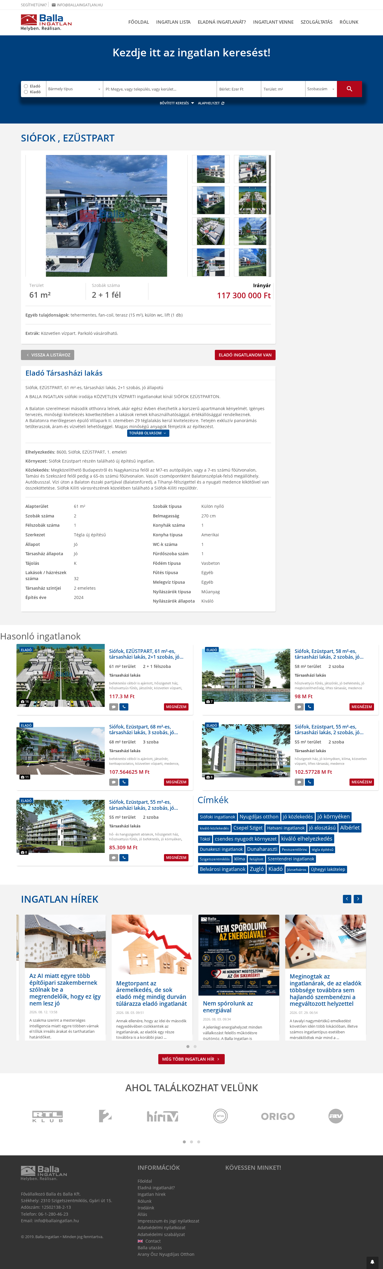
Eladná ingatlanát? (222, 22)
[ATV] (335, 1116)
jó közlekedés (298, 816)
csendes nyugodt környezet (246, 839)
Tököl (205, 839)
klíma (346, 758)
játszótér (145, 688)
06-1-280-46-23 (53, 1214)
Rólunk (349, 22)
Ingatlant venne (273, 22)
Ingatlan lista (173, 22)
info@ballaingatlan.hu (77, 4)
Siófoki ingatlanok (217, 817)
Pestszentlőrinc (294, 849)
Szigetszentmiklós (215, 859)
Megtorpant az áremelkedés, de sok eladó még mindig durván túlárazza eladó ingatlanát (147, 993)
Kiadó (35, 91)
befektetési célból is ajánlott (131, 683)
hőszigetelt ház (165, 683)
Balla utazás (150, 1247)
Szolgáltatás (316, 22)
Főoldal (138, 22)
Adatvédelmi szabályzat (161, 1234)
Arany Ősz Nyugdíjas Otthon (166, 1254)
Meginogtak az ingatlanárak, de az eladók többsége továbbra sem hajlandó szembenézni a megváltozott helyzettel (322, 990)
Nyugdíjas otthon (259, 816)
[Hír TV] (163, 1116)
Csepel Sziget (248, 827)
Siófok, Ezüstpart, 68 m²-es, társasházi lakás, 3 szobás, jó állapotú (141, 732)
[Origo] (278, 1116)
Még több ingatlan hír (188, 1059)
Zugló (257, 868)
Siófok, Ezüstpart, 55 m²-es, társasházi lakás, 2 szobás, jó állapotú (327, 732)
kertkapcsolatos (121, 763)
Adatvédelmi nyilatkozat (162, 1227)
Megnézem (176, 706)
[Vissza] (347, 899)
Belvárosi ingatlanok (222, 869)
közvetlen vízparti (167, 688)
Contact (152, 1241)
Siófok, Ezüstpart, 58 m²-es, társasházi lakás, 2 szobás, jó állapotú (327, 657)
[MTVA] (220, 1116)
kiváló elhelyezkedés (306, 838)
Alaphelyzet (209, 103)
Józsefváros (296, 869)
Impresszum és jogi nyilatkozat (168, 1221)
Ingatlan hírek (59, 898)
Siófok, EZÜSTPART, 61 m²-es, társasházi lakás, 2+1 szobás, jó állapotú (144, 657)
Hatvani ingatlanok (286, 828)
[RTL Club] (48, 1116)
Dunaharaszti (262, 849)
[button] (373, 1263)
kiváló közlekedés (214, 828)
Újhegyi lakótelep (328, 869)
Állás (142, 1214)
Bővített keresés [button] (175, 103)
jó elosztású (322, 827)
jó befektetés (350, 683)
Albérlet (350, 827)
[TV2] (105, 1116)
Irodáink (146, 1208)
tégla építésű (322, 849)
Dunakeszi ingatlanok (221, 849)
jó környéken (330, 758)
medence (355, 688)
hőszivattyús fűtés (123, 688)
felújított (256, 859)
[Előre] (358, 899)
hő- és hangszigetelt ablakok (131, 834)
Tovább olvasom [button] (145, 433)
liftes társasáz (336, 688)
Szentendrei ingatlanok (291, 859)
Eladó (35, 86)
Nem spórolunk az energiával (224, 1006)
